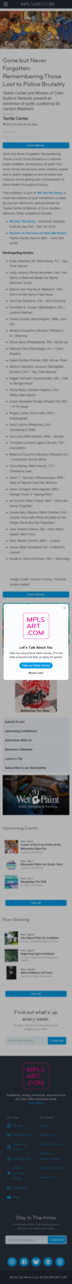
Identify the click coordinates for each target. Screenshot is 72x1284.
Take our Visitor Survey (36, 665)
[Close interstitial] (64, 608)
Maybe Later (36, 673)
